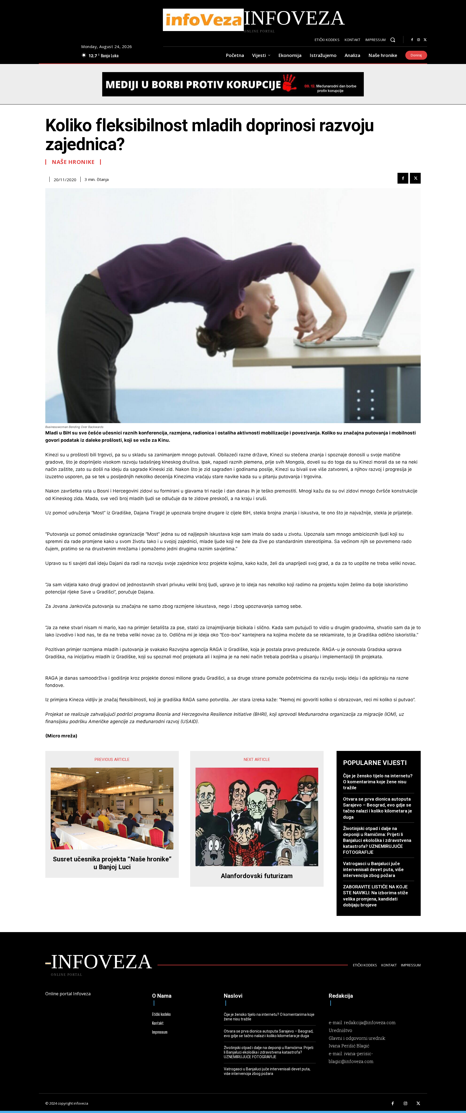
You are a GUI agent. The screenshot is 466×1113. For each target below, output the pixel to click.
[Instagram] (418, 40)
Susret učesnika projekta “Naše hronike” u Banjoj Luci (112, 863)
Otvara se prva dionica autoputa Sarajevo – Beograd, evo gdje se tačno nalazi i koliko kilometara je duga (377, 807)
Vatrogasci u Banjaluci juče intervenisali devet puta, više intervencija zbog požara (373, 869)
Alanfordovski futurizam (257, 876)
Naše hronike (73, 162)
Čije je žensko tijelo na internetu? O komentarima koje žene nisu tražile (378, 781)
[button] (392, 39)
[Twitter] (425, 40)
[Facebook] (412, 40)
